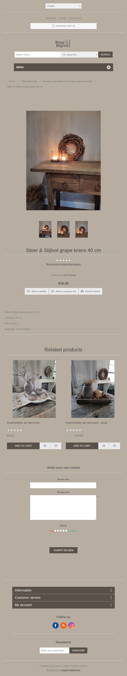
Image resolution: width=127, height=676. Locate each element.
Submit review (63, 550)
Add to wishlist (38, 291)
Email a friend (92, 291)
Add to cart (23, 445)
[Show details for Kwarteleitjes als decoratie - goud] (93, 389)
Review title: (63, 479)
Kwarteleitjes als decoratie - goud (86, 422)
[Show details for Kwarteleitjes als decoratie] (34, 389)
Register (51, 18)
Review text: (63, 492)
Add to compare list (66, 291)
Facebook (55, 625)
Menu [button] (20, 67)
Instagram (71, 625)
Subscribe (78, 650)
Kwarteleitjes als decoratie (23, 422)
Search (105, 54)
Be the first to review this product (63, 264)
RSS (63, 625)
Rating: (63, 525)
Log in (62, 18)
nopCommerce (71, 670)
